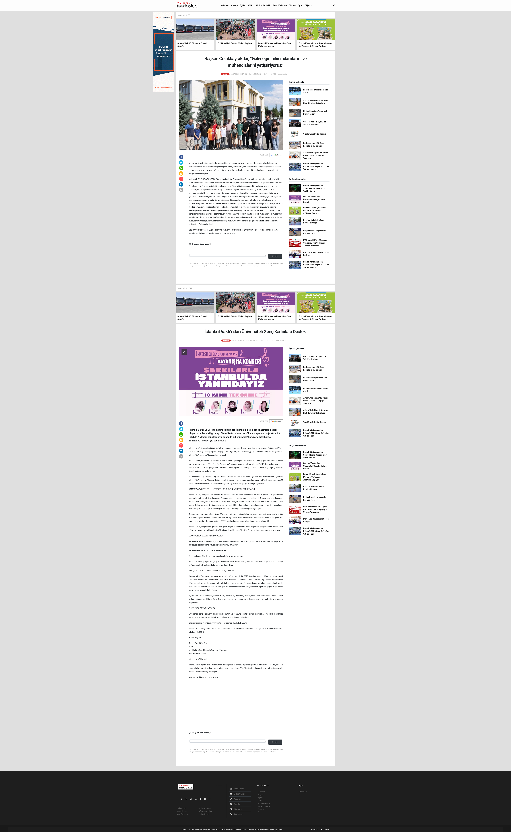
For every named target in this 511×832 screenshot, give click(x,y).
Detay (315, 829)
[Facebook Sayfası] (178, 799)
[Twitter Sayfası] (183, 799)
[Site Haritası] (206, 799)
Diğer (307, 5)
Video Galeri (239, 794)
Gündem (225, 5)
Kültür (250, 5)
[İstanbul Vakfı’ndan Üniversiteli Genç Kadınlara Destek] (231, 381)
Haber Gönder (204, 814)
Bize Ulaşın (238, 814)
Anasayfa (182, 15)
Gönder (275, 256)
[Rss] (201, 799)
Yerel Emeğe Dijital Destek (314, 134)
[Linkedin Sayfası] (197, 799)
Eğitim (243, 5)
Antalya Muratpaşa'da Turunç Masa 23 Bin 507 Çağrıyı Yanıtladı (315, 155)
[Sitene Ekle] (211, 799)
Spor (300, 5)
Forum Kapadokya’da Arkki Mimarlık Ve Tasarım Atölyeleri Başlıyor (314, 210)
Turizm (292, 5)
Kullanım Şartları (205, 808)
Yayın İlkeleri (182, 811)
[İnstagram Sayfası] (187, 799)
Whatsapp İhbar (205, 811)
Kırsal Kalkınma (280, 5)
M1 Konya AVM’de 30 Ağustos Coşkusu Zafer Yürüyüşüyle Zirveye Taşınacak (316, 243)
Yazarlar (237, 799)
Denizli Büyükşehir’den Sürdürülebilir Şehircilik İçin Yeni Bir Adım (315, 188)
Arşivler (237, 804)
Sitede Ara (303, 792)
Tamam (325, 829)
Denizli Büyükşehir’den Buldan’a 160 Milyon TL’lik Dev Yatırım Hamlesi (316, 166)
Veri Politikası (182, 814)
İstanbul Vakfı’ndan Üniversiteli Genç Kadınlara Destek (315, 199)
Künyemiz (238, 809)
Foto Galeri (239, 789)
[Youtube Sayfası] (192, 799)
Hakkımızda (182, 808)
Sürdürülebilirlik (263, 5)
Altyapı (234, 5)
